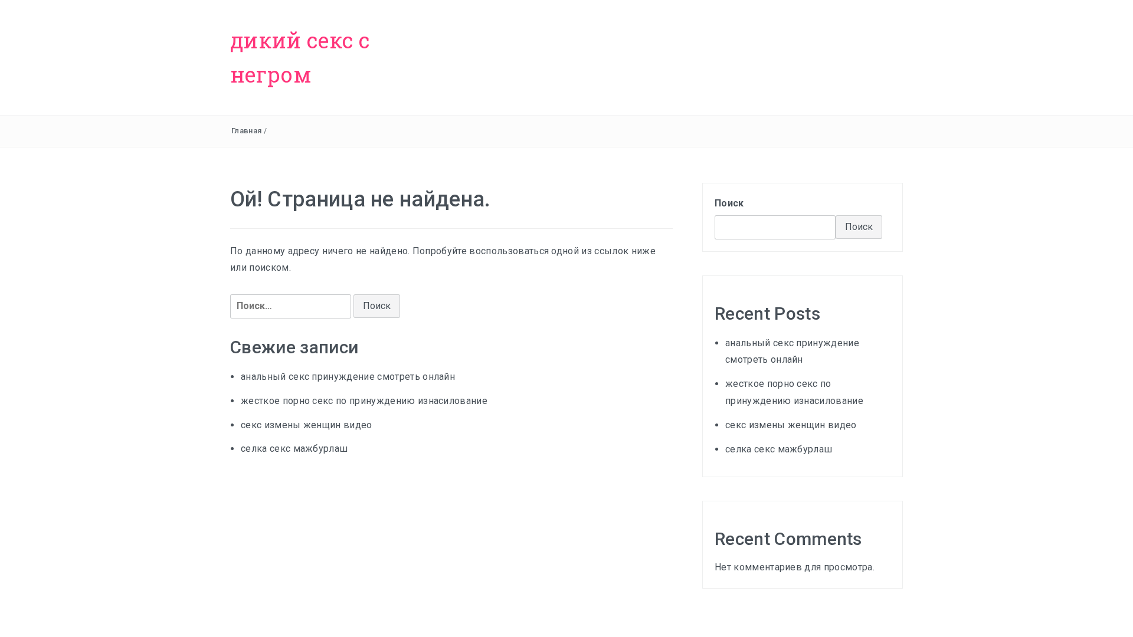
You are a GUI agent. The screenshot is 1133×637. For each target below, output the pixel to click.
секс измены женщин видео (306, 425)
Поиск (729, 203)
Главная (246, 130)
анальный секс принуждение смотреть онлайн (348, 376)
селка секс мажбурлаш (294, 448)
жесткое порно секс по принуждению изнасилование (364, 400)
